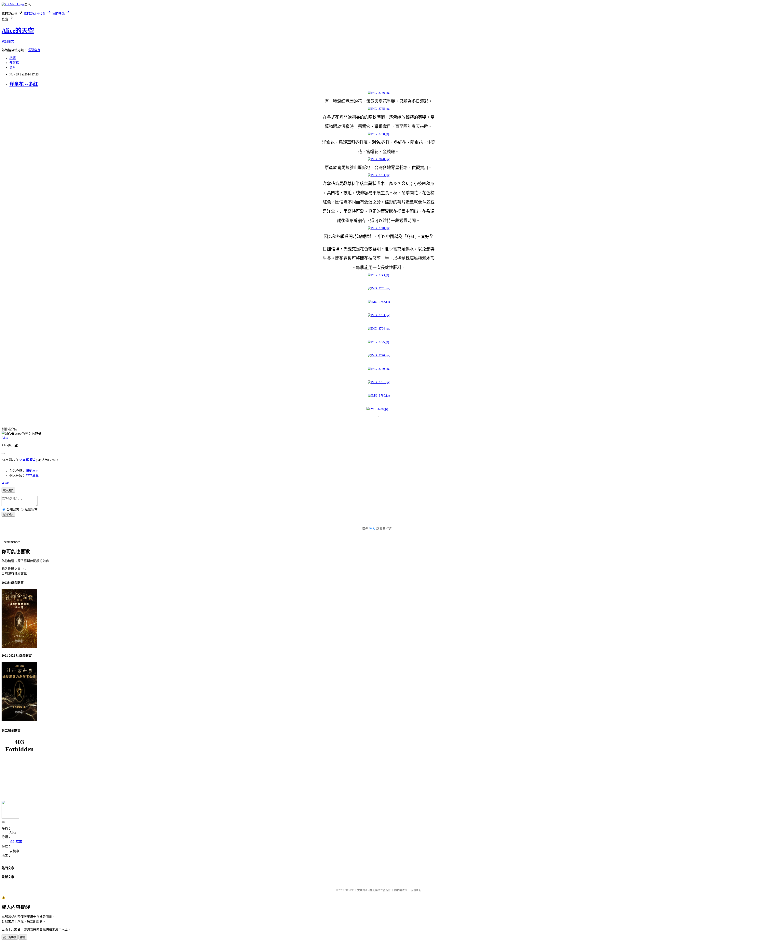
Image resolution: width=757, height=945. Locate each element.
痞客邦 (24, 460)
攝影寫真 (34, 50)
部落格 (14, 62)
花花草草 (32, 475)
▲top (5, 482)
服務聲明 (416, 890)
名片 (12, 67)
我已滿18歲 (9, 937)
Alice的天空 (18, 30)
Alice (5, 437)
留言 (33, 460)
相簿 (12, 58)
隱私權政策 (400, 890)
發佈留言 (8, 514)
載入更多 (8, 490)
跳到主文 (8, 41)
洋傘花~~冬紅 (23, 84)
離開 (22, 937)
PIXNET (349, 890)
